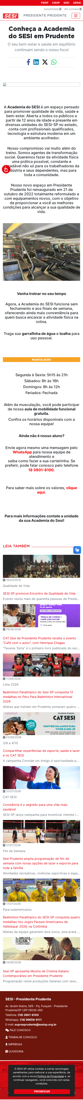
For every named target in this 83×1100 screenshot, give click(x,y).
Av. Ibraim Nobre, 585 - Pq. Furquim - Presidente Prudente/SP (36, 1008)
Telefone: (22, 1014)
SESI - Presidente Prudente (28, 999)
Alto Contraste (72, 9)
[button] (1, 302)
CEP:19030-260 (32, 1010)
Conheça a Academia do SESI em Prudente (41, 32)
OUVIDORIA (15, 1051)
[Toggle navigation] (76, 16)
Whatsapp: (23, 1019)
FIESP (44, 2)
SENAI (77, 2)
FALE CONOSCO (20, 1030)
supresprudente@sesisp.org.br (36, 1024)
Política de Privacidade (50, 1076)
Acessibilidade (52, 9)
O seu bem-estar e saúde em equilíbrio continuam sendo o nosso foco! (41, 47)
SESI (66, 2)
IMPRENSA (15, 1044)
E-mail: (31, 1024)
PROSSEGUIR (42, 1091)
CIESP (56, 2)
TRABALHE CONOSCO (22, 1037)
